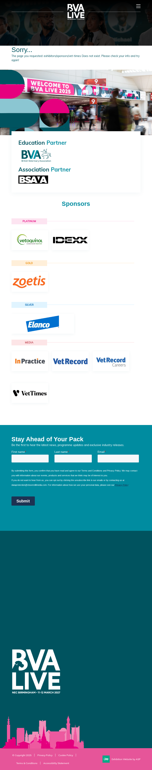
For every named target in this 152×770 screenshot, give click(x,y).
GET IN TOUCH (27, 621)
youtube (102, 611)
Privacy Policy (44, 755)
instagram (112, 611)
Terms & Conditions (26, 763)
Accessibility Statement (56, 763)
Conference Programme (94, 551)
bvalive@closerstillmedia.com (31, 583)
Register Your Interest (92, 558)
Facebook (82, 611)
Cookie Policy (65, 755)
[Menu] (138, 6)
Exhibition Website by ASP (126, 759)
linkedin (92, 611)
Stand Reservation (90, 566)
